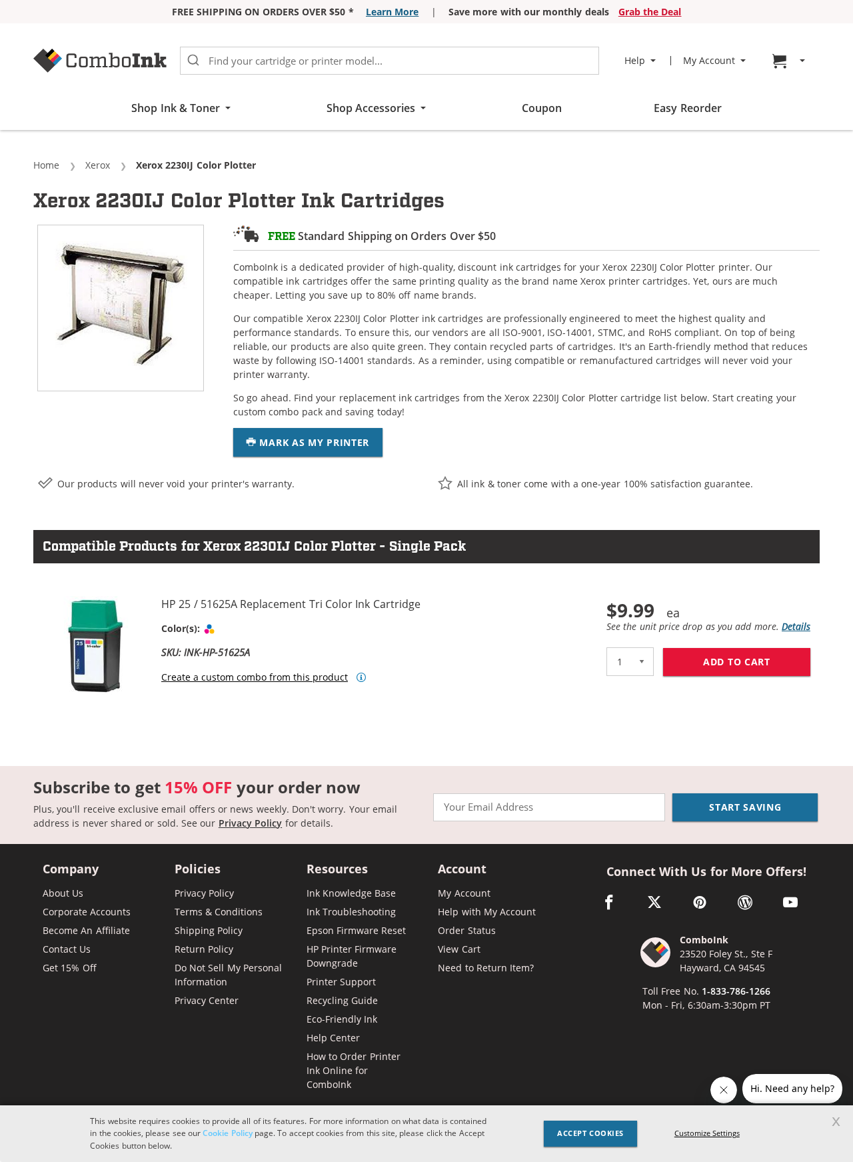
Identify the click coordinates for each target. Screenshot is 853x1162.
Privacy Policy (250, 823)
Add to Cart (756, 661)
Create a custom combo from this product (254, 677)
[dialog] (426, 1133)
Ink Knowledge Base (352, 893)
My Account (464, 893)
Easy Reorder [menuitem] (687, 108)
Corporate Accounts (87, 911)
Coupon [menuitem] (542, 108)
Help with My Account (487, 911)
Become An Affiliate (86, 930)
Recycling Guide (342, 1000)
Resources (337, 870)
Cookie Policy (227, 1133)
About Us (63, 893)
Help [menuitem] (634, 60)
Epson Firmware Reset (357, 930)
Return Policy (204, 949)
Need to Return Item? (486, 967)
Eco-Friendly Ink (342, 1019)
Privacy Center (207, 1000)
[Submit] (193, 60)
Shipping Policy (209, 930)
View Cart (459, 949)
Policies (198, 870)
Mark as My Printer (313, 442)
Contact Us (67, 949)
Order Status (466, 930)
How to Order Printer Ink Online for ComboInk (354, 1070)
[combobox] (389, 61)
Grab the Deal (650, 11)
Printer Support (341, 981)
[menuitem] (790, 61)
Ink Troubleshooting (351, 911)
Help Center (333, 1037)
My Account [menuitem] (709, 60)
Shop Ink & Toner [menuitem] (175, 108)
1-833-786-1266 (736, 991)
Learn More (392, 11)
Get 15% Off (70, 967)
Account (462, 870)
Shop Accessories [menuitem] (371, 108)
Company (71, 870)
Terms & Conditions (219, 911)
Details (796, 626)
